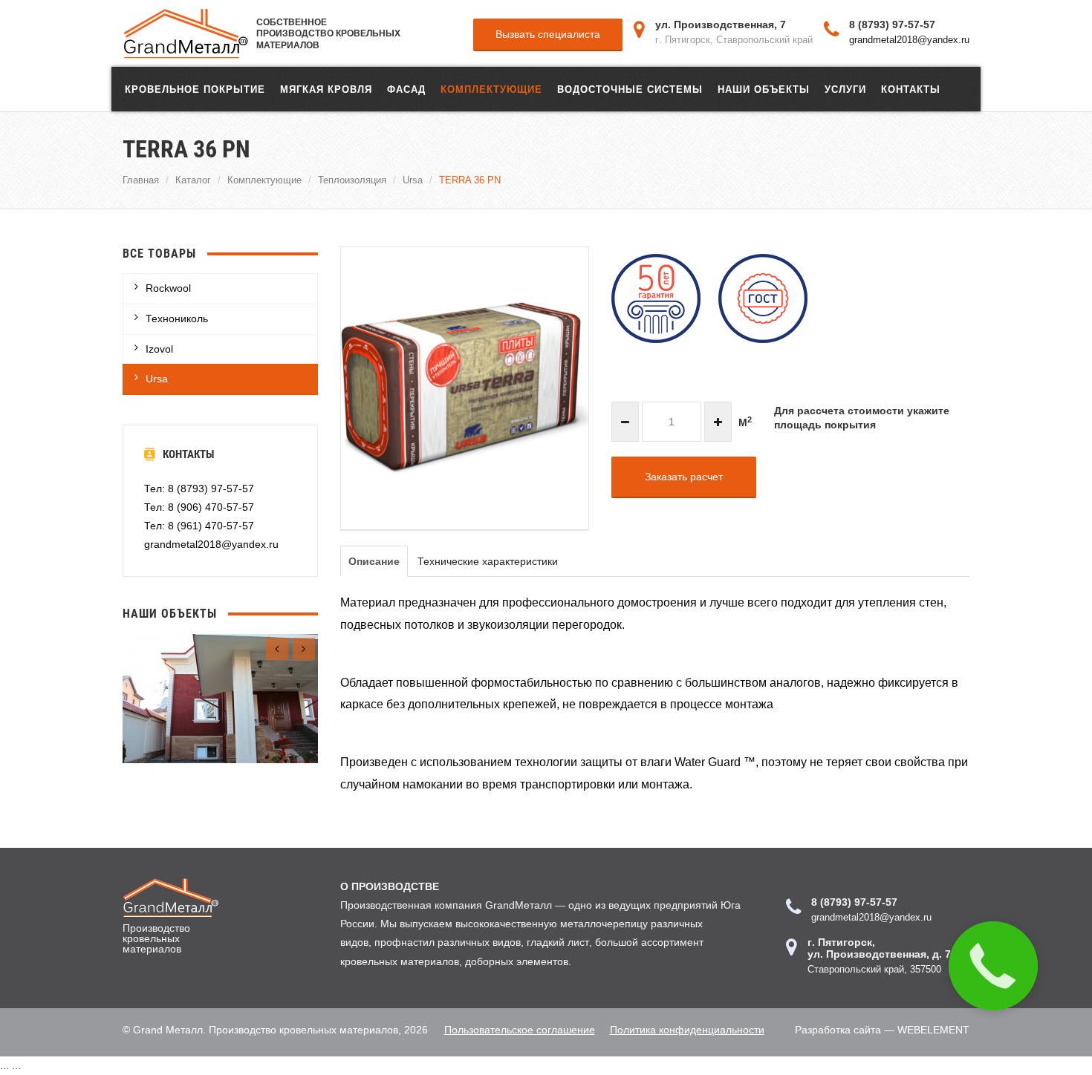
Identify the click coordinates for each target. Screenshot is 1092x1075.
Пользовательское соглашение (519, 1030)
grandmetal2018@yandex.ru (909, 39)
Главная (141, 180)
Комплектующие (491, 89)
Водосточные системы (630, 89)
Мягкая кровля (326, 89)
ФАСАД (406, 89)
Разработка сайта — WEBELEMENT (882, 1030)
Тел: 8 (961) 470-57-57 (199, 526)
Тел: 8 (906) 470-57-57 (199, 507)
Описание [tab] (374, 561)
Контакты (910, 89)
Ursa (413, 180)
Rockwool (168, 288)
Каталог (193, 180)
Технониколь (177, 318)
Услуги (845, 89)
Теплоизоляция (352, 180)
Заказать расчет (684, 477)
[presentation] (277, 649)
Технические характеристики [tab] (487, 561)
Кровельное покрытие (195, 89)
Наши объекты (764, 89)
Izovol (159, 349)
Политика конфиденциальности (687, 1030)
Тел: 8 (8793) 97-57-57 (199, 488)
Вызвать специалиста (547, 34)
